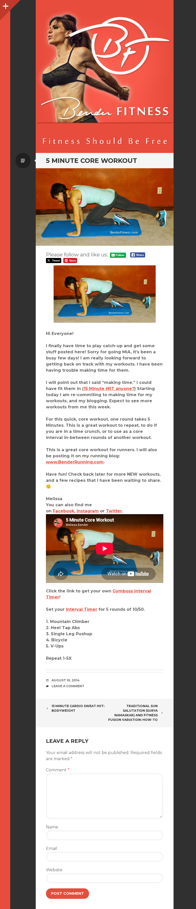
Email (51, 848)
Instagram (88, 511)
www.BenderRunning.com (75, 462)
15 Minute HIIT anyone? (109, 388)
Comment (57, 770)
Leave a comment (68, 686)
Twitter (114, 511)
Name (52, 827)
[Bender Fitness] (105, 79)
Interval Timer (81, 609)
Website (54, 869)
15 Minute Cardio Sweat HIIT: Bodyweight (78, 708)
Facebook (63, 511)
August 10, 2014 (66, 680)
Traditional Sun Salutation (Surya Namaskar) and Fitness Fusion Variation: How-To (133, 713)
